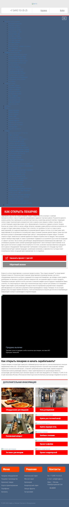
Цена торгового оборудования (18, 178)
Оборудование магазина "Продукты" (19, 195)
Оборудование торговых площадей (19, 190)
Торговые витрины (14, 42)
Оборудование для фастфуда (17, 56)
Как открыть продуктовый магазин (19, 197)
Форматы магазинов (15, 129)
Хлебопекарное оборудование (18, 54)
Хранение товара (10, 83)
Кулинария (28, 482)
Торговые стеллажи (14, 36)
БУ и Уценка (12, 81)
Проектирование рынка (16, 137)
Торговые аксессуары (15, 50)
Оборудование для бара (16, 71)
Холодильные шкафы (15, 30)
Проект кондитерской (48, 452)
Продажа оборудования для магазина (20, 188)
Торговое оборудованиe (12, 21)
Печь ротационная (47, 410)
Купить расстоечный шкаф (50, 418)
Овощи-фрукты (29, 489)
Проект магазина (14, 110)
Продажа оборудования (9, 476)
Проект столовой (14, 118)
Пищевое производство (12, 52)
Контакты (8, 205)
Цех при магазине (14, 65)
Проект (7, 108)
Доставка (8, 106)
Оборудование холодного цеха (18, 61)
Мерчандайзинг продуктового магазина (21, 170)
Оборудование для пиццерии (17, 410)
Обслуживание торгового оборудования (21, 166)
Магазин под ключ (14, 120)
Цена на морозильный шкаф (17, 176)
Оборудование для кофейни (17, 73)
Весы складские (13, 96)
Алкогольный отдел (31, 476)
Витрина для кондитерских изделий (19, 164)
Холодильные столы (14, 98)
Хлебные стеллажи (47, 435)
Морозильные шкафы (15, 32)
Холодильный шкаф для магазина (18, 147)
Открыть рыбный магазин (16, 160)
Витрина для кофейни (15, 155)
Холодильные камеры (15, 91)
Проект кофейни (46, 444)
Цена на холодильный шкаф (17, 174)
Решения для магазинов (16, 122)
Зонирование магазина (15, 184)
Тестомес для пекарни (14, 452)
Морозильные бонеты (15, 38)
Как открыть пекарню (15, 157)
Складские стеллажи (14, 87)
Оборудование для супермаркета (18, 201)
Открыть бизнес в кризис (16, 199)
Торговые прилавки (14, 40)
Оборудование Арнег (15, 168)
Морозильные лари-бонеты (17, 153)
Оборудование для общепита (17, 145)
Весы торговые (13, 48)
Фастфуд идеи (13, 126)
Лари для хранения (14, 102)
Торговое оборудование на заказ (19, 151)
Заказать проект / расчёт (21, 258)
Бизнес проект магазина (16, 182)
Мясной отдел (29, 479)
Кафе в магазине (14, 135)
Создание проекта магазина (17, 143)
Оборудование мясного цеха (17, 63)
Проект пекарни (13, 114)
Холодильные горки (14, 28)
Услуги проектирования (9, 485)
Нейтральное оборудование (17, 79)
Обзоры (7, 131)
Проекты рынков (14, 112)
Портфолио (5, 489)
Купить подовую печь (48, 427)
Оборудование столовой (16, 75)
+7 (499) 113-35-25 (18, 10)
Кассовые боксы (13, 44)
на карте (53, 488)
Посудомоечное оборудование (18, 77)
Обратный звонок (18, 264)
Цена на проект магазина (16, 180)
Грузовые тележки (14, 85)
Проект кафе (12, 116)
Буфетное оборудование (16, 69)
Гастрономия (28, 492)
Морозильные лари (14, 34)
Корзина (44, 10)
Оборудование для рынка (16, 141)
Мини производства (15, 67)
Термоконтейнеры (14, 89)
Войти (62, 10)
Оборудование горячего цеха (17, 58)
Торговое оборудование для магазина (20, 203)
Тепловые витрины (14, 26)
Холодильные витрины (15, 23)
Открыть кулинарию (14, 162)
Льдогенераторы (14, 104)
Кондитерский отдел (31, 485)
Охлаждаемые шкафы (15, 94)
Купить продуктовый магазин (17, 172)
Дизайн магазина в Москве (17, 186)
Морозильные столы (15, 100)
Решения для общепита (15, 124)
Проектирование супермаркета (18, 139)
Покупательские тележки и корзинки (19, 46)
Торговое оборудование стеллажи (19, 149)
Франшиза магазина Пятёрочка (18, 133)
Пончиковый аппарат (14, 436)
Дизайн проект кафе (15, 192)
